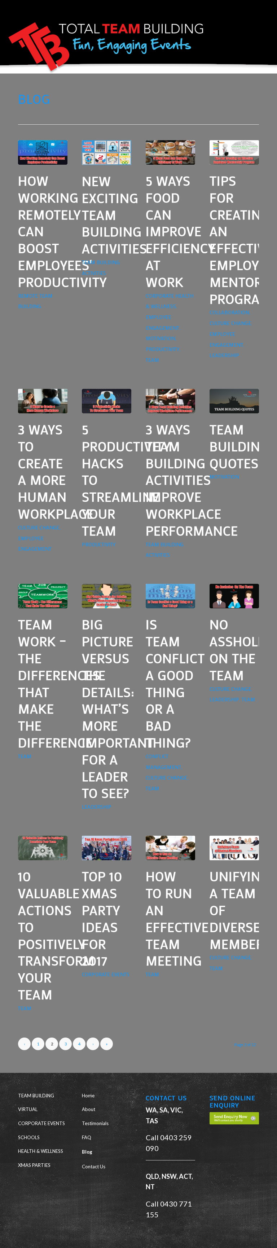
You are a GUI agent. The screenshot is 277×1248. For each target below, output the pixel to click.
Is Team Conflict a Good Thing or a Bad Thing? (175, 683)
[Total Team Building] (103, 41)
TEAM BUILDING (36, 1095)
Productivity (162, 349)
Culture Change (230, 323)
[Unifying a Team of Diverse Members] (234, 848)
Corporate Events (105, 974)
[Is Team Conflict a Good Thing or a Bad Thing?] (170, 596)
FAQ (86, 1137)
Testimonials (95, 1123)
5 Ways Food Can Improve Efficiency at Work (180, 231)
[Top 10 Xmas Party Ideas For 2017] (106, 848)
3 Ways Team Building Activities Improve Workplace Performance (192, 480)
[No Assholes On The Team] (234, 596)
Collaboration (229, 312)
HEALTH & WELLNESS (40, 1151)
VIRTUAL (28, 1109)
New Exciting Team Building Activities (114, 214)
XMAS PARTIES (34, 1165)
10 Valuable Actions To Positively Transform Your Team (56, 935)
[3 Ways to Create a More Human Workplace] (42, 401)
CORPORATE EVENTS (41, 1123)
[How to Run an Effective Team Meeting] (170, 848)
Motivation (160, 338)
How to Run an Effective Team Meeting (177, 918)
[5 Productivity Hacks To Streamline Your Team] (106, 401)
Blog (87, 1152)
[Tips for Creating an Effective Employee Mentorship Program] (234, 152)
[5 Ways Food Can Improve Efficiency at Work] (170, 152)
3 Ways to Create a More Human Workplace (56, 471)
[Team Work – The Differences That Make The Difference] (42, 596)
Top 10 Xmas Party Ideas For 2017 (102, 918)
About (88, 1109)
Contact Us (93, 1166)
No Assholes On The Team (241, 649)
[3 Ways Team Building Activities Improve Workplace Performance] (170, 401)
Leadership (224, 355)
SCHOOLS (29, 1137)
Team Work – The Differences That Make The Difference (59, 683)
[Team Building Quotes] (234, 401)
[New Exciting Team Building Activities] (106, 152)
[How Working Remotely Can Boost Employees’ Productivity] (42, 152)
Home (88, 1095)
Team (152, 359)
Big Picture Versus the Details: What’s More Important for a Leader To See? (118, 708)
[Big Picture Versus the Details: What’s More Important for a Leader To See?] (106, 596)
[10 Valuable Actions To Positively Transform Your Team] (42, 848)
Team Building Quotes (239, 446)
